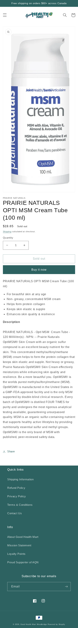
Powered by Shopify (56, 624)
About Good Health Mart (22, 537)
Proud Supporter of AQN (23, 562)
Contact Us (14, 513)
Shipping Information (20, 479)
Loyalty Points (16, 553)
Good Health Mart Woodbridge (33, 624)
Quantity (8, 237)
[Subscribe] (66, 586)
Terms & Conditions (19, 504)
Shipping (7, 231)
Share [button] (11, 451)
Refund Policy (16, 487)
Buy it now (39, 269)
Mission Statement (19, 545)
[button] (5, 15)
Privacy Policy (16, 496)
